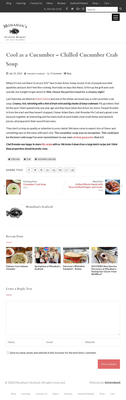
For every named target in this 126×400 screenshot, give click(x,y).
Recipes (61, 3)
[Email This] (66, 170)
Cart (106, 3)
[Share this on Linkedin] (47, 170)
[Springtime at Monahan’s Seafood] (48, 262)
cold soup (15, 159)
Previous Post (34, 183)
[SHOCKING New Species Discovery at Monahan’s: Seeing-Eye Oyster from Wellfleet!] (104, 262)
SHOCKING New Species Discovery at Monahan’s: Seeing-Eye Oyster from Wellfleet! (104, 270)
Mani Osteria (42, 98)
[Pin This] (41, 170)
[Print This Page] (72, 170)
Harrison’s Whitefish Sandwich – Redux (74, 267)
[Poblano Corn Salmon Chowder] (19, 262)
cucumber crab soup (46, 159)
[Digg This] (60, 170)
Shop (95, 3)
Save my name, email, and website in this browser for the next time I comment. (53, 352)
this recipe (47, 144)
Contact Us (36, 3)
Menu (50, 3)
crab (29, 159)
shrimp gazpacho (83, 137)
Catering (21, 3)
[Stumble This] (53, 170)
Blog (8, 3)
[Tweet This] (35, 170)
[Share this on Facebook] (28, 170)
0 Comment (56, 73)
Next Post (86, 184)
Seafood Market (79, 3)
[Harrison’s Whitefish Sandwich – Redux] (76, 262)
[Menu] (116, 17)
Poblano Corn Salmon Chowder (17, 267)
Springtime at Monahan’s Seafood (48, 267)
